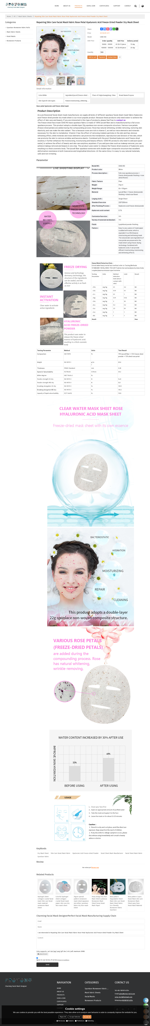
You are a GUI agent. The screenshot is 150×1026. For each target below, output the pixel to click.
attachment (43, 954)
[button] (119, 57)
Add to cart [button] (92, 57)
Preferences (80, 1021)
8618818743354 (127, 1000)
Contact (128, 6)
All (15, 16)
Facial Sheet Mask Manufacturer (112, 853)
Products (78, 6)
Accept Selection (74, 1017)
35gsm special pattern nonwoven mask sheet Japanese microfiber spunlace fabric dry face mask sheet (81, 902)
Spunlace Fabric (43, 857)
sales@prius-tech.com (127, 994)
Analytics (71, 1021)
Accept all (87, 1017)
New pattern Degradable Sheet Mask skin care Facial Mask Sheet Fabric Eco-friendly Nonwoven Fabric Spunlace (117, 903)
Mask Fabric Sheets (25, 16)
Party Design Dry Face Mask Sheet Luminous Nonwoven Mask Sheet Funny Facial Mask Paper (99, 901)
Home (57, 6)
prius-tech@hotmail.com (123, 997)
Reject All (63, 1017)
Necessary (61, 1021)
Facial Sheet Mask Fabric (133, 853)
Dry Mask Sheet (43, 853)
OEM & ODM (91, 6)
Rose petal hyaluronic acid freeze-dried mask (52, 106)
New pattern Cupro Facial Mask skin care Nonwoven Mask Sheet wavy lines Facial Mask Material (135, 901)
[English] (142, 6)
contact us (121, 120)
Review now (95, 867)
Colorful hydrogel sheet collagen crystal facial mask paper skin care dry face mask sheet (63, 901)
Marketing (90, 1021)
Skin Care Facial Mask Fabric (60, 853)
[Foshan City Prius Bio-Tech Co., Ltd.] (16, 5)
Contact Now (112, 57)
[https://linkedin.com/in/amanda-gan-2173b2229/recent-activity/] (145, 1000)
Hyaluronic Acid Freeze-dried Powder (85, 853)
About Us (66, 6)
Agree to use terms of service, (52, 960)
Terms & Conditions (63, 960)
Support (116, 6)
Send (47, 965)
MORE (7, 990)
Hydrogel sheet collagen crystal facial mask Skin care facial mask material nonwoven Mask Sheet (45, 902)
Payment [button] (102, 57)
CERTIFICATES (104, 6)
